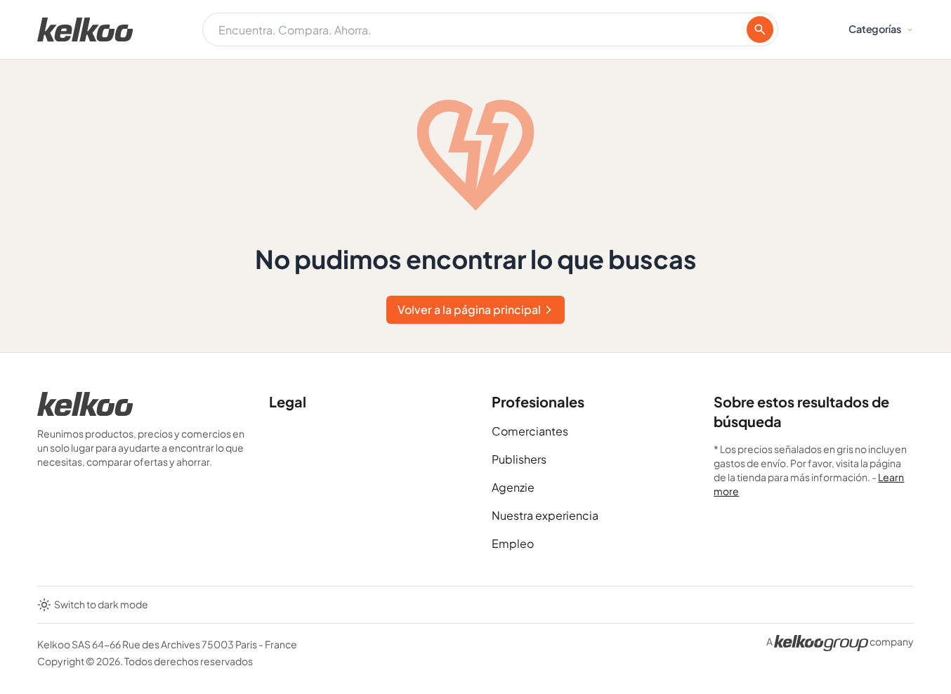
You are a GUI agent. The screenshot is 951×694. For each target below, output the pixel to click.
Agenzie (513, 487)
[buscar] (760, 29)
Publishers (519, 459)
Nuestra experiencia (545, 515)
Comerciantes (530, 431)
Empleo (513, 543)
